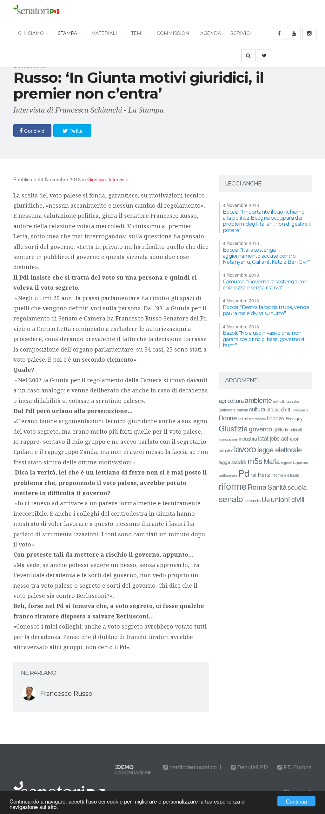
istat (263, 438)
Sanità (277, 487)
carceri (242, 410)
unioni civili (287, 499)
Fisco (290, 419)
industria (248, 438)
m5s (255, 460)
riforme (233, 485)
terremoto (252, 500)
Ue (265, 499)
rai (253, 474)
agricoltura (231, 400)
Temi (137, 33)
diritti (286, 409)
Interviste (119, 179)
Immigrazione (228, 439)
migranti (286, 462)
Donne (228, 417)
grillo (279, 429)
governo (260, 428)
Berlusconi (227, 409)
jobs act (279, 438)
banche (293, 401)
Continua (296, 801)
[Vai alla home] (36, 11)
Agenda (210, 33)
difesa (273, 409)
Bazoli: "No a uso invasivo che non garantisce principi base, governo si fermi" (263, 339)
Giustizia (96, 179)
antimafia (279, 401)
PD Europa (297, 767)
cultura (257, 409)
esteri (243, 418)
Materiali (104, 33)
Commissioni (174, 33)
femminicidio (257, 419)
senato (231, 498)
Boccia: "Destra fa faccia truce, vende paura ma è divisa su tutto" (266, 310)
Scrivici (240, 33)
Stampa (68, 33)
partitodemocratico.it (194, 767)
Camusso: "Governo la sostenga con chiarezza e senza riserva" (265, 285)
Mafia (272, 461)
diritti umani (300, 410)
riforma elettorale (286, 475)
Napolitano (300, 462)
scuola (297, 487)
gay (299, 418)
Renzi (265, 474)
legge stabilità (233, 461)
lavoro (245, 448)
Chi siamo (31, 33)
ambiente (258, 400)
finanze (275, 418)
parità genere (228, 475)
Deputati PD (251, 767)
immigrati (293, 429)
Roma (257, 486)
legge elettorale (279, 449)
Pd (243, 473)
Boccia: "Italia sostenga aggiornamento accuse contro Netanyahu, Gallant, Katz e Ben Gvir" (266, 256)
